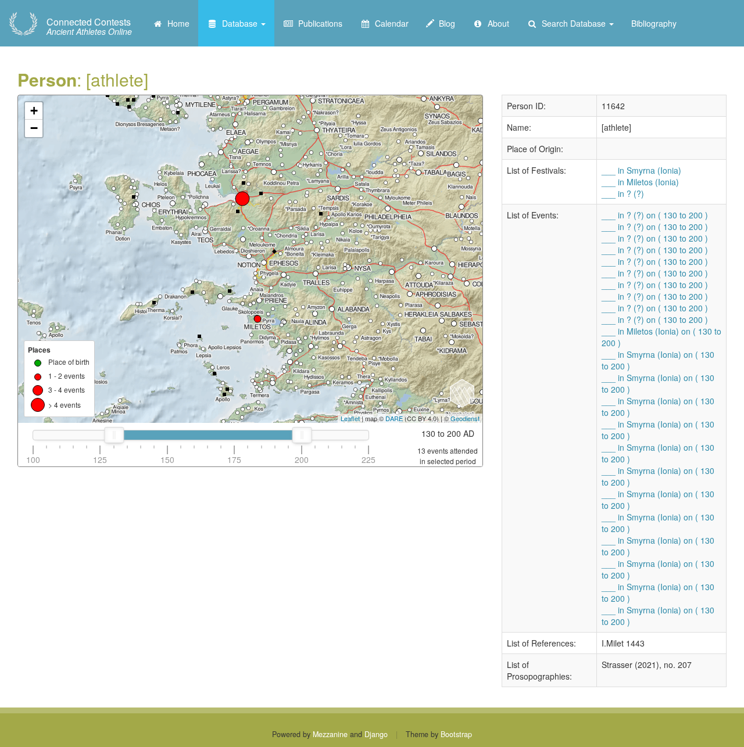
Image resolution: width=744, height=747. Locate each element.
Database (238, 23)
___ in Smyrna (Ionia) (641, 170)
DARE (394, 418)
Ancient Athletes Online (89, 26)
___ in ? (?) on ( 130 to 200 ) (655, 215)
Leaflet (350, 418)
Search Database (572, 23)
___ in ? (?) (623, 193)
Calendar (389, 23)
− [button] (34, 128)
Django (376, 734)
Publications (318, 23)
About (496, 23)
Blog (444, 23)
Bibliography (654, 23)
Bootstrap (456, 734)
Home (176, 23)
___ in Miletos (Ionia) (640, 182)
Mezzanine (330, 734)
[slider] (114, 435)
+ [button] (34, 110)
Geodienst (465, 418)
